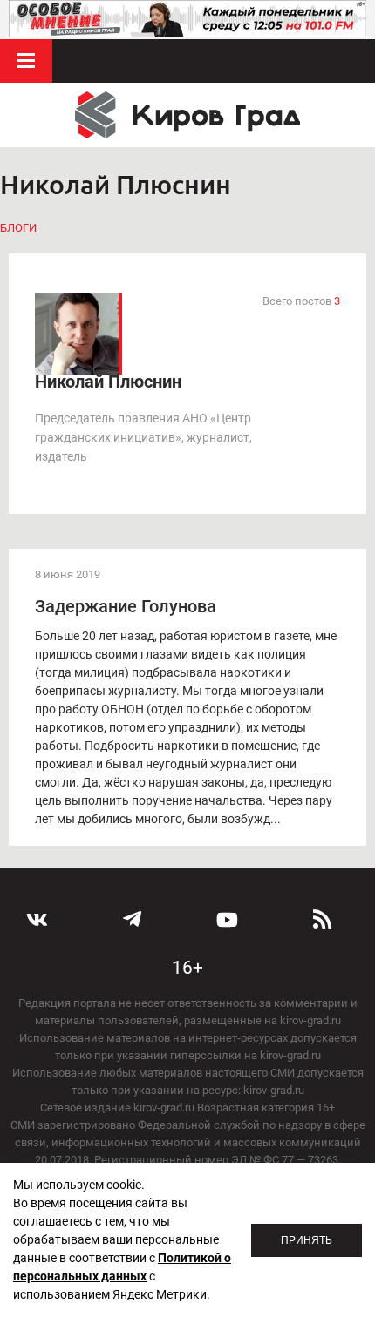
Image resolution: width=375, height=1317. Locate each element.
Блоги (18, 227)
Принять (306, 1240)
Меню (26, 61)
